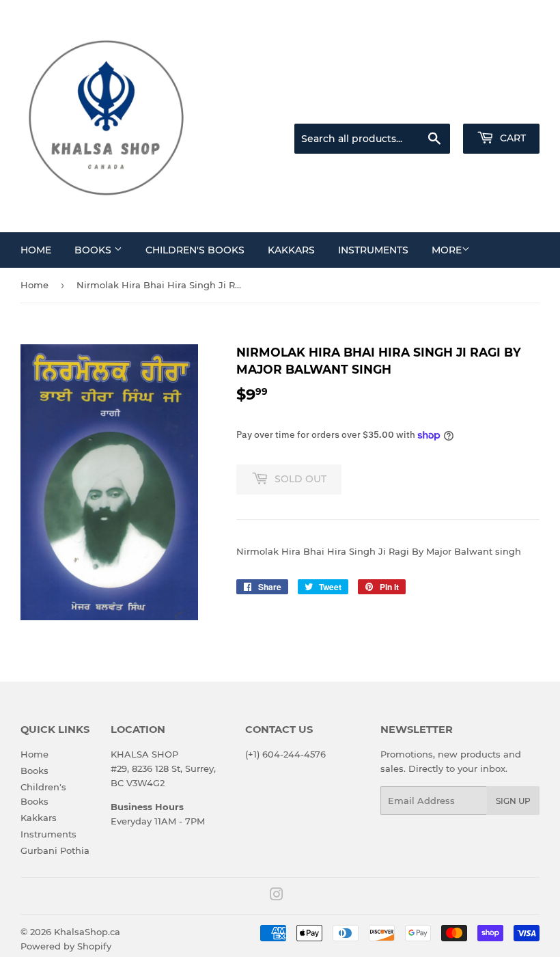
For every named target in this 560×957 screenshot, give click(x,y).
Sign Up (513, 801)
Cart (511, 138)
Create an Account (502, 106)
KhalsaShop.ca (87, 931)
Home (35, 250)
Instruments (373, 250)
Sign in (431, 106)
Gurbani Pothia (54, 850)
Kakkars (291, 250)
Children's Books (194, 250)
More (447, 250)
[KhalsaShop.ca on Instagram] (276, 896)
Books (94, 250)
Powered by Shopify (65, 946)
